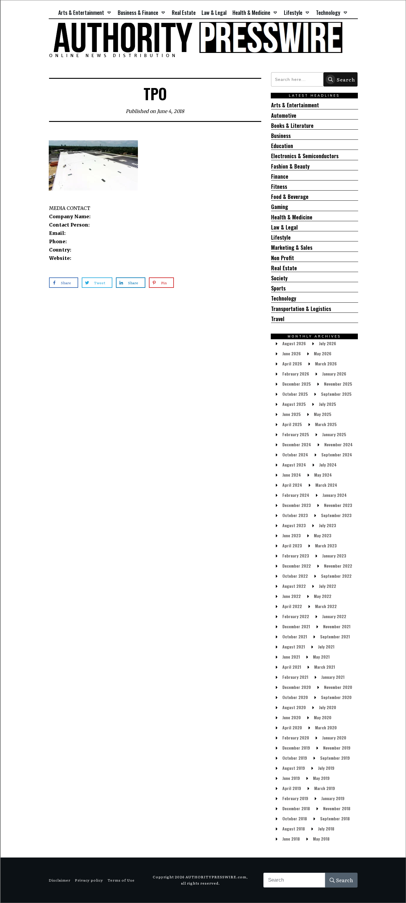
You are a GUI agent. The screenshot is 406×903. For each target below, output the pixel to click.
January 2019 (332, 798)
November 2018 (336, 808)
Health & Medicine (291, 217)
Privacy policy (89, 880)
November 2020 (338, 687)
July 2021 (326, 646)
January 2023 (334, 555)
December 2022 (296, 566)
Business (281, 135)
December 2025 (296, 384)
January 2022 (334, 616)
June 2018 (291, 839)
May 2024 (323, 475)
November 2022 (338, 566)
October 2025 (295, 394)
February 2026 (295, 373)
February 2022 (295, 616)
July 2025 (327, 404)
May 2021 (321, 657)
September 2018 (335, 818)
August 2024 (294, 464)
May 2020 (322, 717)
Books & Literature (292, 125)
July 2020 (327, 707)
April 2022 (292, 606)
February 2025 (295, 434)
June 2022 (291, 596)
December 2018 (296, 808)
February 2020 (295, 737)
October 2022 (295, 576)
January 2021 (332, 677)
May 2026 (322, 353)
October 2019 (294, 758)
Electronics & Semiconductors (305, 156)
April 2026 (292, 363)
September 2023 (336, 515)
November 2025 (338, 384)
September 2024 (336, 454)
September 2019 (335, 758)
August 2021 (293, 646)
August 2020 (294, 707)
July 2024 (328, 464)
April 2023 (292, 545)
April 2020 (292, 727)
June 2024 (291, 475)
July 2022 (327, 586)
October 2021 (294, 636)
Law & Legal (284, 227)
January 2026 (334, 373)
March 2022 (326, 606)
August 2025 (294, 404)
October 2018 (294, 818)
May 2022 (322, 596)
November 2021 (336, 626)
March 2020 (326, 727)
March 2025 (326, 424)
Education (282, 146)
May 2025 (322, 414)
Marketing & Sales (291, 247)
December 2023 (296, 505)
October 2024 (295, 454)
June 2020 (291, 717)
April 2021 (291, 667)
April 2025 (292, 424)
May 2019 (321, 778)
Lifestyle (281, 237)
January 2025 (334, 434)
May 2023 (322, 535)
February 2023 (295, 555)
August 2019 (293, 768)
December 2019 (296, 748)
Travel (277, 319)
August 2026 (294, 343)
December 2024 (296, 444)
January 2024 (334, 495)
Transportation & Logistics (301, 308)
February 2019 (295, 798)
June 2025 (291, 414)
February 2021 (295, 677)
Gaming (279, 207)
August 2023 (294, 525)
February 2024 (295, 495)
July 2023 (327, 525)
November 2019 (336, 748)
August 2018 (293, 828)
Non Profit (282, 258)
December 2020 (296, 687)
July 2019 (326, 768)
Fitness (279, 186)
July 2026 (327, 343)
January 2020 (334, 737)
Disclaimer (59, 880)
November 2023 (338, 505)
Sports (278, 288)
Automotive (283, 115)
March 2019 (324, 788)
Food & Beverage (290, 196)
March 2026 (326, 363)
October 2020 (295, 697)
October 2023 (295, 515)
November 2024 (338, 444)
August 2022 (294, 586)
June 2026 (291, 353)
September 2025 (336, 394)
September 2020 (336, 697)
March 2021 (324, 667)
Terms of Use (121, 880)
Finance (279, 176)
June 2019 (291, 778)
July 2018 (326, 828)
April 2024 (292, 485)
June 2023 (291, 535)
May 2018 (321, 839)
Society (279, 278)
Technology (283, 298)
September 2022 (336, 576)
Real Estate (284, 268)
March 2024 (326, 485)
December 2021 (296, 626)
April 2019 (291, 788)
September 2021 (335, 636)
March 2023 (326, 545)
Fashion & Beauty (290, 166)
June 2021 (291, 657)
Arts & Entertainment (295, 105)
